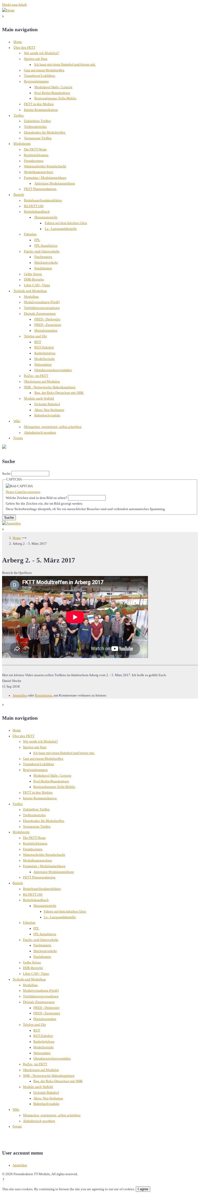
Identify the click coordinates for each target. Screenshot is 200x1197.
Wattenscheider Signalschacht (45, 166)
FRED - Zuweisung (47, 325)
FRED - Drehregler (47, 319)
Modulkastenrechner (38, 172)
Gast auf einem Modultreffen (44, 70)
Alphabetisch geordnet (40, 432)
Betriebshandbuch (37, 211)
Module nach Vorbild (39, 398)
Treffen (19, 115)
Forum (18, 438)
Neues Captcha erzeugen (23, 492)
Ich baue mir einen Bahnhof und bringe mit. (65, 64)
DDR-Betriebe (34, 279)
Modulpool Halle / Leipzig (53, 87)
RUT (37, 342)
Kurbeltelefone (44, 353)
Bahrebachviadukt (47, 415)
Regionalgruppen (36, 81)
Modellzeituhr (44, 359)
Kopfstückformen (36, 155)
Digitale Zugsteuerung (40, 313)
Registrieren (43, 695)
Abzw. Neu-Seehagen (49, 410)
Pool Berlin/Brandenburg (52, 93)
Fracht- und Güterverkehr (41, 251)
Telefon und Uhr (35, 336)
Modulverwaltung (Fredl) (42, 302)
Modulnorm (22, 143)
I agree (143, 1189)
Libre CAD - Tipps (37, 285)
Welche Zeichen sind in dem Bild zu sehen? (36, 498)
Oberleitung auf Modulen (42, 381)
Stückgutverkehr (46, 262)
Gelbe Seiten (33, 274)
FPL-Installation (45, 246)
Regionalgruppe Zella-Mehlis (55, 98)
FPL (37, 240)
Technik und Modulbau (30, 291)
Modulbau (31, 297)
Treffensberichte (35, 127)
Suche (6, 474)
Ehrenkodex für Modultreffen (44, 132)
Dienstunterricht (45, 217)
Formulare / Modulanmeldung (45, 178)
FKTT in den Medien (39, 104)
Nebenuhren (43, 364)
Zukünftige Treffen (37, 121)
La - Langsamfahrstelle (61, 229)
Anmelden (19, 695)
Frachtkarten (43, 268)
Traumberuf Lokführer (39, 76)
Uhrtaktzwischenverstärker (53, 370)
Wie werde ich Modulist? (41, 53)
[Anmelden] (11, 523)
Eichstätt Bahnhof (47, 404)
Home (18, 42)
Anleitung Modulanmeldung (54, 183)
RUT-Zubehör (44, 347)
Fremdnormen (33, 161)
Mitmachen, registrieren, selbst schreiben (53, 427)
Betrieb (19, 195)
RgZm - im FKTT (36, 376)
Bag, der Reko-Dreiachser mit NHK (59, 393)
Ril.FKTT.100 (33, 206)
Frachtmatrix (43, 257)
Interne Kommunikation (41, 110)
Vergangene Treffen (38, 138)
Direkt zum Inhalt (14, 5)
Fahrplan (30, 234)
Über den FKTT (24, 47)
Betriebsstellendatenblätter (43, 200)
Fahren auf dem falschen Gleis (66, 223)
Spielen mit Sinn (35, 59)
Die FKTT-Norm (35, 149)
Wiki (17, 421)
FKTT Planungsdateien (40, 189)
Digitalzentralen (45, 330)
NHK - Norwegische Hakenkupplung (50, 387)
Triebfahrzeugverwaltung (42, 308)
